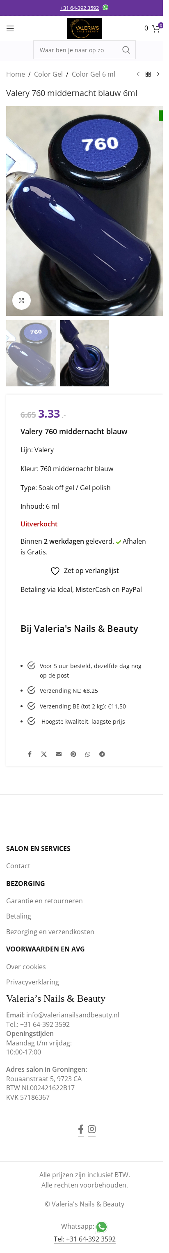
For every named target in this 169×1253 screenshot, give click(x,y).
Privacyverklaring (32, 982)
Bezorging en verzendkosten (50, 931)
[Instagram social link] (92, 1123)
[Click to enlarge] (21, 300)
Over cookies (26, 966)
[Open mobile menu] (10, 28)
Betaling (18, 916)
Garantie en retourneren (44, 900)
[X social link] (44, 754)
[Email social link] (58, 754)
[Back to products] (148, 74)
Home (15, 74)
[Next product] (158, 74)
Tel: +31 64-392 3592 (85, 1239)
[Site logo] (84, 27)
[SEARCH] (126, 49)
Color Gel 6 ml (93, 74)
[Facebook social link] (29, 754)
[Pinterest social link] (73, 754)
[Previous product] (138, 74)
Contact (18, 865)
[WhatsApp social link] (88, 754)
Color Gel (48, 74)
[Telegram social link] (102, 754)
